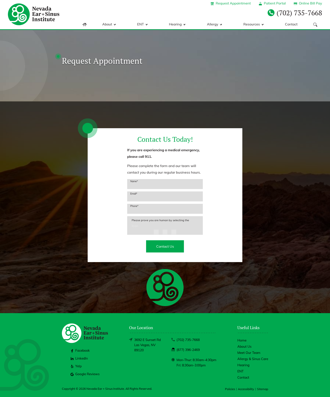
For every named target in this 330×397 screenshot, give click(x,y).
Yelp (78, 366)
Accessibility (246, 389)
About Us (244, 346)
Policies (230, 389)
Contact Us (165, 246)
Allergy (212, 24)
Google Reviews (87, 374)
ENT (140, 24)
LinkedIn (81, 358)
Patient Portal (275, 3)
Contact (291, 24)
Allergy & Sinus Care (252, 359)
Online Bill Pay (310, 3)
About (107, 24)
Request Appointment (233, 3)
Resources (251, 24)
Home (241, 340)
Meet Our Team (248, 353)
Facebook (82, 350)
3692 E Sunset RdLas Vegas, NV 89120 (147, 345)
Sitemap (262, 389)
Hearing (175, 24)
